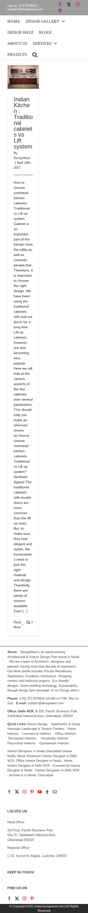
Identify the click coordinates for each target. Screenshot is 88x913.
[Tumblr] (47, 792)
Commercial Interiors (36, 733)
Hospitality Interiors (54, 738)
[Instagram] (24, 792)
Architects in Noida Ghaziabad (31, 775)
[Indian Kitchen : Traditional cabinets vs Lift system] (23, 77)
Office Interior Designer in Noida (38, 761)
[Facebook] (9, 792)
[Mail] (55, 792)
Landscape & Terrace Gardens (43, 729)
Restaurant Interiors (22, 738)
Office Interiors (65, 733)
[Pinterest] (32, 792)
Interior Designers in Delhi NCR (57, 770)
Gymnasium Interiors (54, 743)
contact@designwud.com (25, 9)
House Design (37, 724)
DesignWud (22, 158)
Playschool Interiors (21, 743)
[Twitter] (17, 792)
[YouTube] (40, 792)
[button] (34, 54)
